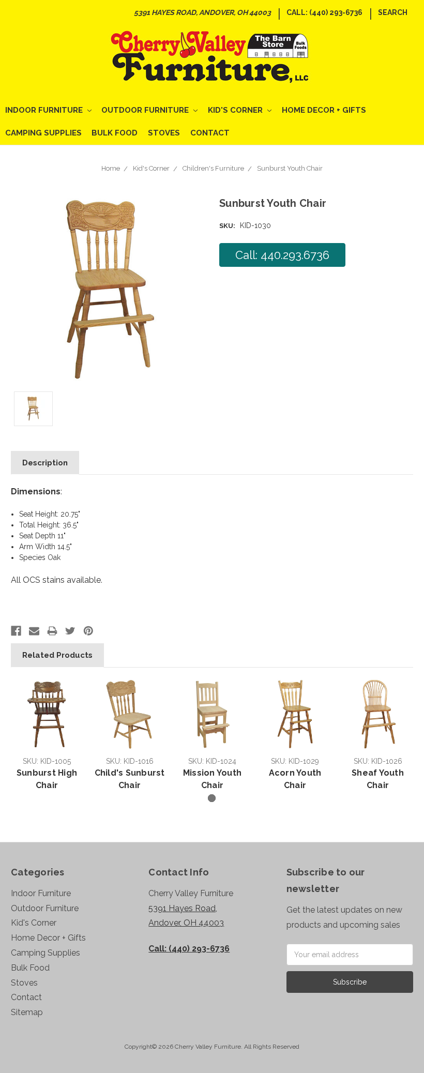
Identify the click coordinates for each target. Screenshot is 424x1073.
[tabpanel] (47, 736)
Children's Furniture (213, 168)
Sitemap (27, 1012)
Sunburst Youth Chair (290, 168)
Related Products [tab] (57, 655)
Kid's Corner (236, 110)
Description (45, 462)
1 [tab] (212, 798)
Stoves (164, 133)
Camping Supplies (43, 133)
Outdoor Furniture (146, 110)
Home (110, 168)
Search (392, 12)
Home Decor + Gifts (324, 110)
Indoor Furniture (45, 110)
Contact (210, 133)
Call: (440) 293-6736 (324, 12)
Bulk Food (115, 133)
